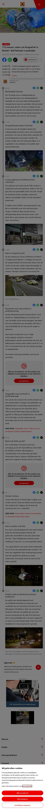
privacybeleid (27, 786)
